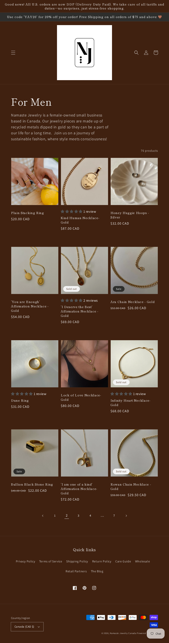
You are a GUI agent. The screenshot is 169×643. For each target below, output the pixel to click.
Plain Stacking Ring (27, 213)
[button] (13, 52)
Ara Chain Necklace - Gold (132, 301)
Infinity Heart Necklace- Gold (130, 402)
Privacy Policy (25, 561)
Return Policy (101, 561)
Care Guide (123, 561)
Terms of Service (50, 561)
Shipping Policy (77, 561)
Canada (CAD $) (24, 626)
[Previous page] (43, 516)
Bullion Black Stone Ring (32, 484)
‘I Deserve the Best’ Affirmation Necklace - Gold (79, 311)
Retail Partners (76, 571)
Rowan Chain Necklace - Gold (130, 486)
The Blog (97, 571)
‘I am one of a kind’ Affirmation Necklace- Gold (79, 488)
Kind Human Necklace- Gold (80, 220)
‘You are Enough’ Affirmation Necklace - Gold (30, 306)
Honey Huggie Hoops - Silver (129, 215)
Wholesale (142, 561)
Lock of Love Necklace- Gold (81, 397)
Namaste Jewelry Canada (123, 633)
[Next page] (126, 516)
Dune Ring (20, 400)
